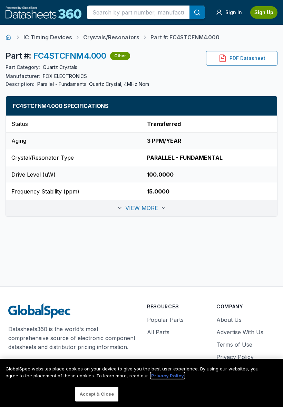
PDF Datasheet (247, 58)
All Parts (158, 332)
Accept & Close (97, 394)
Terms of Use (234, 344)
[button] (141, 208)
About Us (229, 319)
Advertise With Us (239, 332)
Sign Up (263, 12)
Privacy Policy (235, 357)
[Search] (197, 12)
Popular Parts (165, 319)
